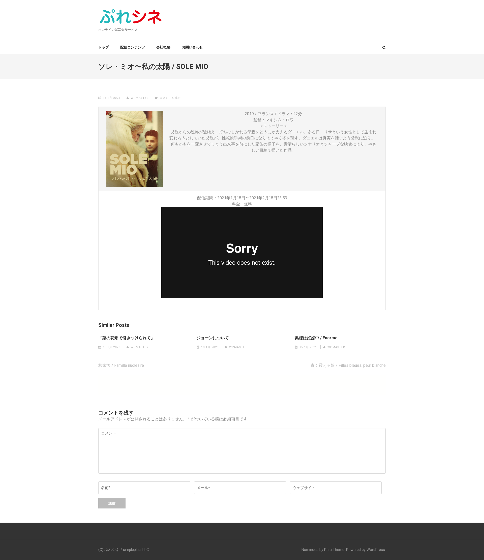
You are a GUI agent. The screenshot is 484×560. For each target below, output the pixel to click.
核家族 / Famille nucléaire (121, 365)
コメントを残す (170, 98)
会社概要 (163, 47)
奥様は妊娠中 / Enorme (316, 338)
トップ (103, 47)
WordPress (376, 549)
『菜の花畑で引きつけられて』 (126, 338)
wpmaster (139, 98)
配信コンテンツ (132, 47)
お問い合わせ (192, 47)
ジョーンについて (213, 338)
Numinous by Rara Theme (322, 549)
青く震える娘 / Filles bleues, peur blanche (348, 365)
